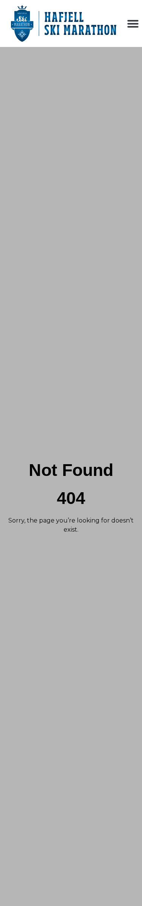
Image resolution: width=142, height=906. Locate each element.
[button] (133, 23)
